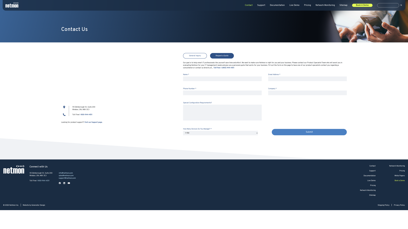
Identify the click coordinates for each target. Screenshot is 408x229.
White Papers (400, 176)
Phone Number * (189, 89)
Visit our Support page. (93, 122)
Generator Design (38, 205)
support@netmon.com (67, 178)
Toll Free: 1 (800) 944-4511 (223, 68)
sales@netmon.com (66, 176)
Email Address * (274, 75)
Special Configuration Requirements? (197, 103)
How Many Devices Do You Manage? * (197, 129)
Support (261, 5)
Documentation (277, 5)
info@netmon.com (66, 173)
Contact (249, 5)
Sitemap (343, 5)
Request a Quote (222, 56)
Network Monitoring (325, 5)
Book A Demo (362, 5)
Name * (186, 75)
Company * (272, 89)
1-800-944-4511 (86, 115)
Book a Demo (400, 181)
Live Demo (294, 5)
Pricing (307, 5)
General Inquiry (195, 56)
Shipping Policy (383, 205)
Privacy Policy (399, 205)
